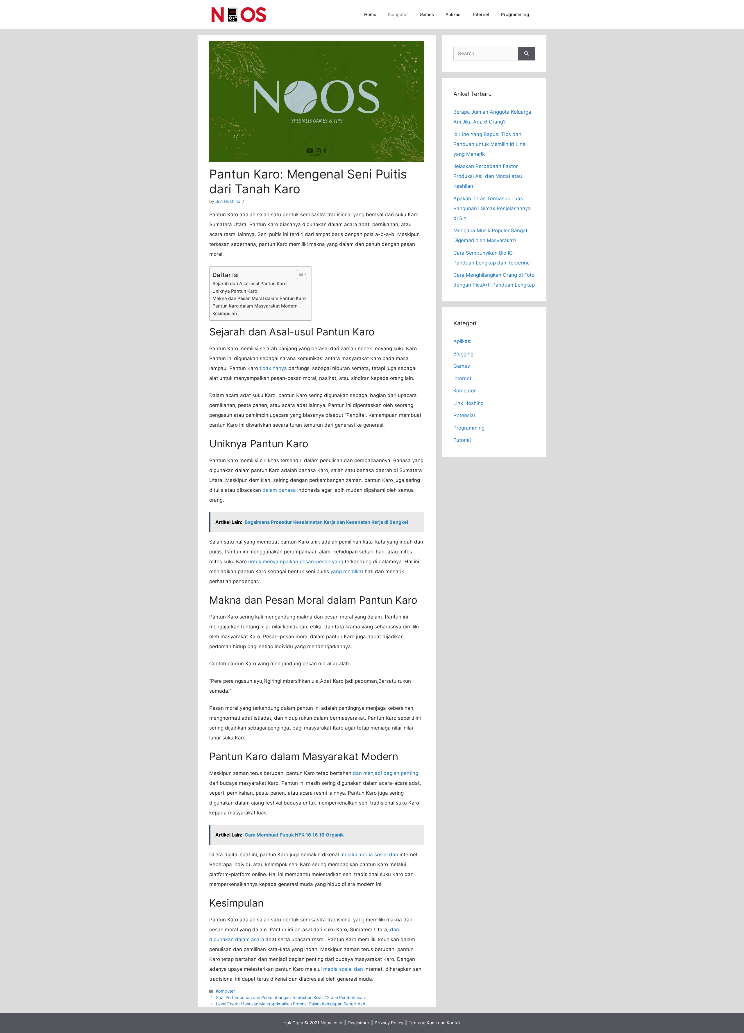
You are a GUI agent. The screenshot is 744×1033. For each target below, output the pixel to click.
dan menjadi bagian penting (385, 773)
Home (370, 14)
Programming (515, 14)
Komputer (398, 14)
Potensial (464, 415)
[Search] (526, 54)
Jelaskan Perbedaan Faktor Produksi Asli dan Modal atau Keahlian (487, 176)
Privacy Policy (389, 1022)
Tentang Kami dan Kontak (435, 1022)
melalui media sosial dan (369, 854)
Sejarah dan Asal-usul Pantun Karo (249, 283)
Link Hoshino (468, 403)
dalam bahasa (279, 490)
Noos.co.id (331, 1022)
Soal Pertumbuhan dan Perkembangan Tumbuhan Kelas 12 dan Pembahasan (290, 997)
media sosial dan (343, 969)
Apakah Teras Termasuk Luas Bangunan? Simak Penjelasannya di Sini (492, 208)
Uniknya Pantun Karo (234, 291)
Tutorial (462, 440)
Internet (481, 14)
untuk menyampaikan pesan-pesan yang (295, 561)
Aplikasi (454, 14)
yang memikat (346, 571)
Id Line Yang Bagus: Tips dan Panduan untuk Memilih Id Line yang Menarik (489, 144)
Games (427, 14)
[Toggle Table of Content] (299, 274)
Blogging (463, 354)
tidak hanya (273, 368)
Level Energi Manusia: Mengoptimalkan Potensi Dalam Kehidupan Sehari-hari (290, 1003)
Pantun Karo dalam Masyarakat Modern (255, 306)
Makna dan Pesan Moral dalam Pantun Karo (259, 298)
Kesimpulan (224, 313)
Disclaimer (358, 1022)
